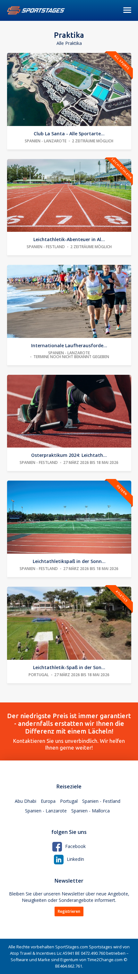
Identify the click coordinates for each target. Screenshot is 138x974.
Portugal (69, 801)
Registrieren (69, 911)
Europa (48, 801)
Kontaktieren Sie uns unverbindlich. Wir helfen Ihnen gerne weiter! (69, 731)
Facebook (75, 846)
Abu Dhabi (25, 801)
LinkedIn (75, 859)
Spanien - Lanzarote (46, 811)
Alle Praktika (69, 43)
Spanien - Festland (101, 801)
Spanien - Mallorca (90, 811)
